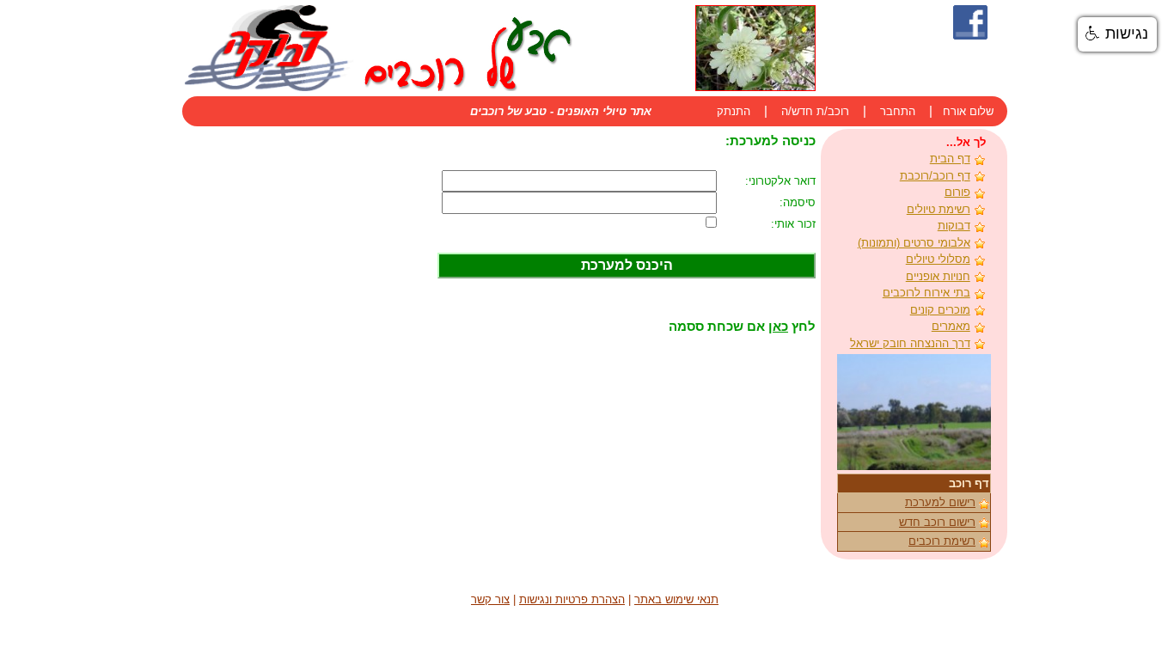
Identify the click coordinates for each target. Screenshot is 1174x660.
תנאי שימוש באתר (676, 599)
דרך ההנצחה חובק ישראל (910, 343)
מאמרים (951, 326)
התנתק (733, 111)
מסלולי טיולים (938, 259)
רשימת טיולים (938, 209)
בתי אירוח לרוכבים (926, 292)
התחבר (897, 111)
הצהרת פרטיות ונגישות (572, 599)
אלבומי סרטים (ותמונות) (914, 242)
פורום (957, 192)
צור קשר (490, 599)
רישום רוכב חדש (937, 522)
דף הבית (950, 158)
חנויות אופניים (938, 276)
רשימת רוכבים (941, 541)
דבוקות (954, 225)
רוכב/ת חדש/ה (815, 111)
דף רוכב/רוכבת (935, 175)
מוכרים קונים (940, 309)
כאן (778, 326)
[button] (1117, 34)
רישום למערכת (940, 502)
